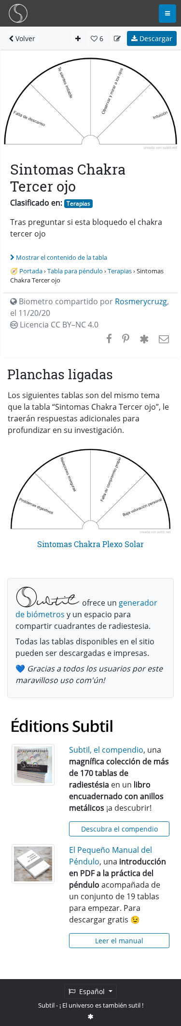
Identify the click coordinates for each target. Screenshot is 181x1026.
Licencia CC (58, 324)
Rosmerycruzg (141, 301)
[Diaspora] (144, 338)
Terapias (78, 203)
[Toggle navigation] (167, 13)
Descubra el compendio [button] (119, 828)
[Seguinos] (91, 1016)
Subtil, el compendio (106, 749)
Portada (30, 271)
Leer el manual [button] (119, 940)
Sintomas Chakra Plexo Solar (90, 544)
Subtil (46, 1005)
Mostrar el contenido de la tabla (61, 257)
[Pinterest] (125, 338)
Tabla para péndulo (75, 271)
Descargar (155, 38)
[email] (163, 338)
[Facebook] (109, 338)
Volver (24, 38)
